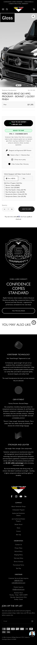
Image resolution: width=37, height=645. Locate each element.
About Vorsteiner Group (18, 506)
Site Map (18, 568)
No (24, 178)
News (18, 528)
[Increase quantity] (11, 209)
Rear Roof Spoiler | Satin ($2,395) (15, 192)
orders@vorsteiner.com (18, 583)
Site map (18, 534)
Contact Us (18, 544)
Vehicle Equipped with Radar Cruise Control (17, 174)
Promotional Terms (18, 565)
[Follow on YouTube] (21, 496)
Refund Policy (18, 551)
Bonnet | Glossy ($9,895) (13, 185)
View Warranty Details (18, 311)
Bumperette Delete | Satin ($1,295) (16, 196)
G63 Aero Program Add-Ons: (13, 183)
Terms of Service (18, 561)
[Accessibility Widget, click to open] (34, 322)
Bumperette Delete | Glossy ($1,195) (16, 194)
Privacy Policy (18, 548)
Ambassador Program (18, 510)
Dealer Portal (18, 524)
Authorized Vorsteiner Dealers (18, 514)
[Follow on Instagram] (16, 496)
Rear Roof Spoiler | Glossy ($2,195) (16, 190)
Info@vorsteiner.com (19, 589)
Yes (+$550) (11, 178)
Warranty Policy (18, 558)
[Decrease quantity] (4, 209)
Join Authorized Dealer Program (18, 520)
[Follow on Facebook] (11, 496)
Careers (18, 531)
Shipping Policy (18, 555)
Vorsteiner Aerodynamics (9, 90)
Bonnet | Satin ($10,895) (13, 187)
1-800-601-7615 (18, 580)
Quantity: (4, 205)
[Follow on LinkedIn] (25, 496)
